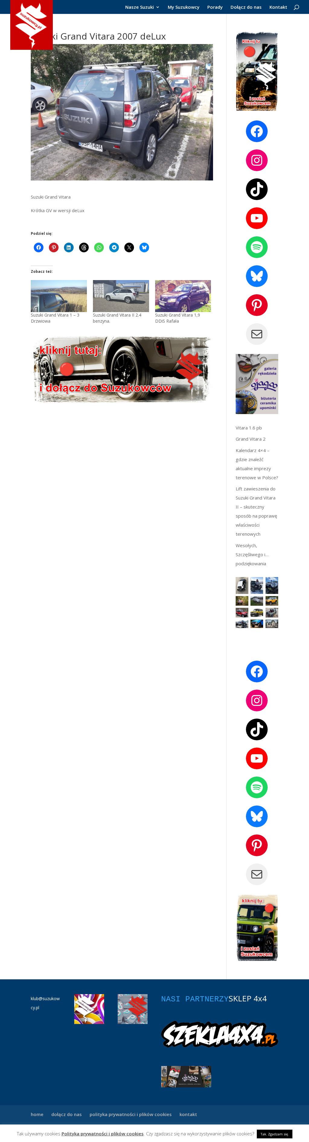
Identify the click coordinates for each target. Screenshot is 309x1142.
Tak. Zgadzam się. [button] (274, 1134)
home (37, 1114)
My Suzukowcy (183, 7)
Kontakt (278, 7)
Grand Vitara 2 (251, 439)
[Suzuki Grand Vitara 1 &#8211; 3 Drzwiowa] (59, 296)
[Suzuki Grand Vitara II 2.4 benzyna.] (121, 296)
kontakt (188, 1114)
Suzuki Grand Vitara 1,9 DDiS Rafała (177, 318)
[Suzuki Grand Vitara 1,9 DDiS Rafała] (183, 296)
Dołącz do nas (246, 7)
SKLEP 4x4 (248, 998)
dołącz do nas (66, 1114)
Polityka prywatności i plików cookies (103, 1134)
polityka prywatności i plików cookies (131, 1114)
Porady (215, 7)
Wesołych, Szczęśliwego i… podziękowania (252, 554)
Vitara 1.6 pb (249, 428)
